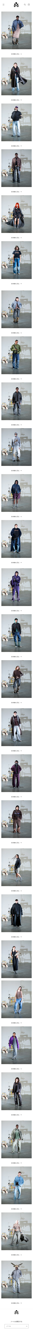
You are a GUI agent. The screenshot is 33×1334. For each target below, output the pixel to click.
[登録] (27, 1326)
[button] (3, 5)
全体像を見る (15, 54)
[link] (16, 959)
